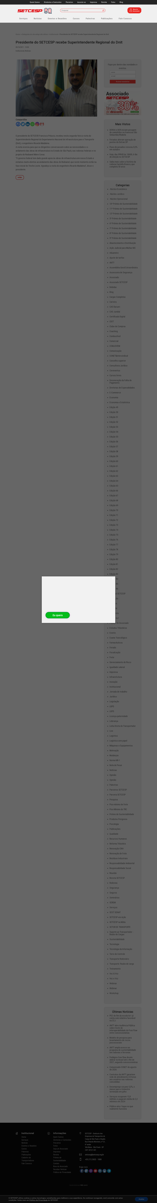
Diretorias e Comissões (52, 2)
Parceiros (69, 2)
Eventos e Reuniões (57, 18)
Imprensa (93, 2)
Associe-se (81, 2)
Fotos (113, 2)
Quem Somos (35, 2)
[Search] (103, 11)
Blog (121, 2)
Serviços (23, 18)
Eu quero (58, 615)
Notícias (38, 18)
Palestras (90, 18)
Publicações (107, 18)
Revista (104, 2)
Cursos (76, 18)
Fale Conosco (125, 18)
